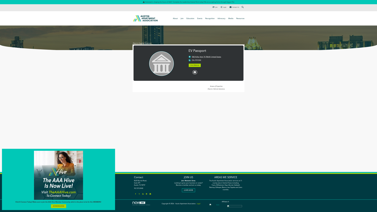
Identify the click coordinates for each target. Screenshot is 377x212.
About (175, 18)
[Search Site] (243, 7)
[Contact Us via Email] (150, 194)
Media (230, 18)
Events (199, 18)
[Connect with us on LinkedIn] (143, 194)
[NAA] (217, 207)
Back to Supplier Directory (142, 43)
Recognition (210, 18)
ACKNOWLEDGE (58, 206)
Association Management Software (141, 204)
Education (190, 18)
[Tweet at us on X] (139, 194)
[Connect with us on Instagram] (146, 194)
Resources (240, 18)
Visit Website (194, 65)
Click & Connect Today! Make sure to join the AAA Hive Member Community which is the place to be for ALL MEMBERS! (58, 202)
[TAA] (234, 207)
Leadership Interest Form (190, 2)
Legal (198, 204)
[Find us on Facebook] (135, 194)
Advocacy (221, 18)
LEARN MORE (188, 190)
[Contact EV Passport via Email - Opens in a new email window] (194, 72)
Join (182, 18)
